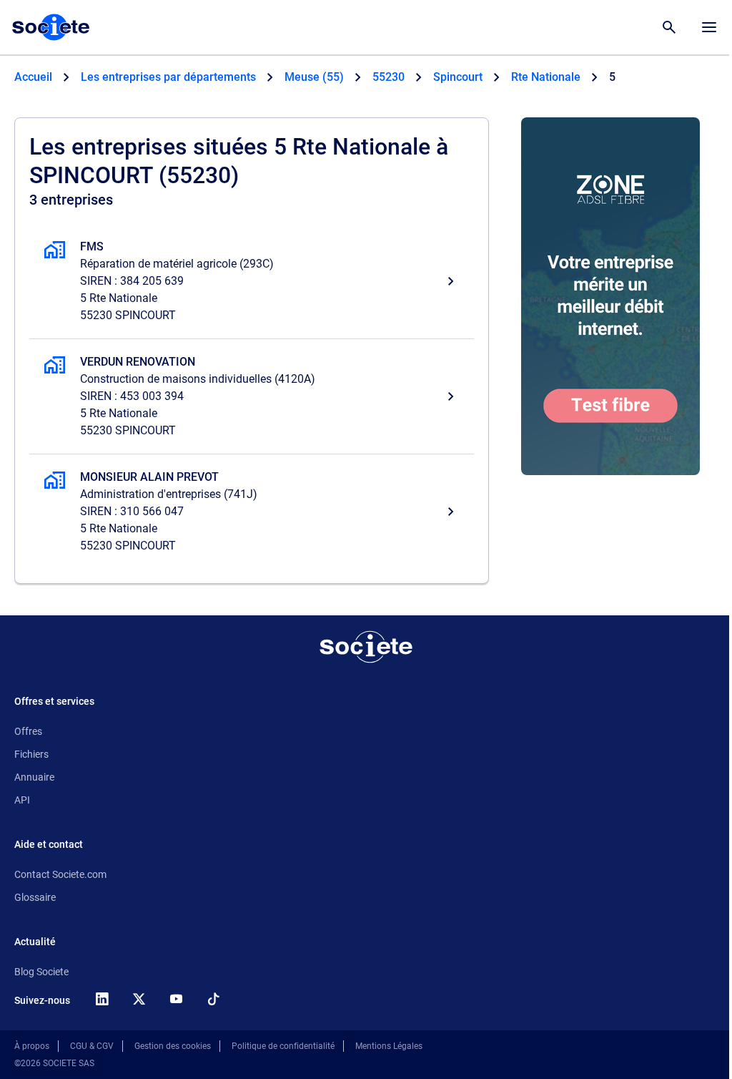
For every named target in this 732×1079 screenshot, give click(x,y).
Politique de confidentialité (283, 1046)
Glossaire (35, 897)
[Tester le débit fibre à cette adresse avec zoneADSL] (610, 296)
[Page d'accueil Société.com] (50, 27)
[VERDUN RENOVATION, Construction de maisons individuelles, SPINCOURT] (251, 396)
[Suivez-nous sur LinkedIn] (101, 999)
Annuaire (34, 777)
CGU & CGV (92, 1046)
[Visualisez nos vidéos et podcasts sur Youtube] (176, 999)
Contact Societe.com (60, 874)
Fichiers (31, 754)
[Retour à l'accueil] (366, 647)
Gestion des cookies (172, 1046)
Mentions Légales (388, 1046)
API (22, 800)
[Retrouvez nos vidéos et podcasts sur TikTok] (213, 999)
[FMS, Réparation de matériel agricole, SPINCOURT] (251, 281)
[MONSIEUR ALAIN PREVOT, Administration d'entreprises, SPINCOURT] (251, 511)
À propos (31, 1046)
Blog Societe (41, 971)
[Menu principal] (709, 27)
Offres (28, 731)
